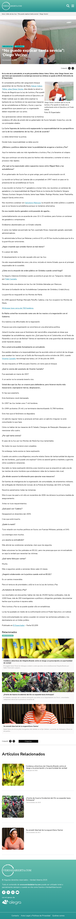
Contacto (15, 915)
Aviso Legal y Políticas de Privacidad (35, 915)
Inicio (3, 14)
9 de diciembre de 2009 (9, 60)
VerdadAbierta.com (53, 887)
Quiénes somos (58, 915)
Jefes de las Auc (11, 14)
